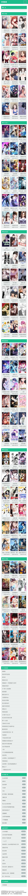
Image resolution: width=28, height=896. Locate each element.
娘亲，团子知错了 (6, 552)
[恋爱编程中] (15, 584)
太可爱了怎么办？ (15, 64)
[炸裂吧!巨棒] (15, 217)
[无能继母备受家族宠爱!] (15, 602)
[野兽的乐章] (6, 22)
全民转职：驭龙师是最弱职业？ (9, 764)
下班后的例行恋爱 (15, 99)
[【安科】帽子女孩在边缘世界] (23, 567)
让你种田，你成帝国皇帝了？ (9, 758)
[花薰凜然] (23, 584)
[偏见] (6, 240)
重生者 (15, 466)
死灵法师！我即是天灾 (7, 866)
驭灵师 (15, 191)
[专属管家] (6, 91)
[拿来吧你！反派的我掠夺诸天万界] (15, 148)
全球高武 (6, 443)
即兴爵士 (15, 282)
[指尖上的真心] (6, 292)
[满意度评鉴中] (15, 22)
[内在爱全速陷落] (23, 292)
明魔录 (4, 800)
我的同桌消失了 (6, 810)
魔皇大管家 (23, 173)
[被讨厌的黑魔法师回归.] (15, 619)
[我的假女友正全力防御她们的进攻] (6, 602)
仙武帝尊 (15, 173)
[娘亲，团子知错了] (6, 544)
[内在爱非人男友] (15, 309)
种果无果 (15, 518)
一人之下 (6, 156)
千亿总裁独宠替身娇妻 (7, 752)
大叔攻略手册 (6, 282)
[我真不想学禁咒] (6, 366)
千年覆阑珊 (5, 819)
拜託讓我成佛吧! (15, 644)
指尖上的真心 (6, 300)
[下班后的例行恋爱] (15, 91)
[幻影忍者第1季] (6, 619)
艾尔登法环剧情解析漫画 (8, 807)
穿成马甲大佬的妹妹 (7, 743)
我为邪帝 (6, 173)
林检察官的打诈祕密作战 (8, 726)
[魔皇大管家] (23, 165)
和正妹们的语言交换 (7, 717)
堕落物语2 (23, 225)
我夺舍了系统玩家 (23, 139)
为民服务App (15, 47)
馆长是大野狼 (23, 47)
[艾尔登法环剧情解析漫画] (6, 584)
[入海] (23, 384)
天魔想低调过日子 (15, 535)
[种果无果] (15, 510)
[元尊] (6, 183)
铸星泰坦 (6, 208)
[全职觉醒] (23, 435)
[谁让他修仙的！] (23, 349)
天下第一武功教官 (23, 466)
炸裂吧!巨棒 (15, 225)
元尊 (7, 191)
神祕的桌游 (6, 64)
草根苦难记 (23, 409)
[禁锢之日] (15, 366)
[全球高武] (6, 435)
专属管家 (6, 99)
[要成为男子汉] (6, 39)
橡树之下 (23, 483)
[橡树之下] (23, 475)
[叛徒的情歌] (15, 326)
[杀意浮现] (15, 475)
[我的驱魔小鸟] (6, 527)
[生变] (15, 240)
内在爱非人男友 (15, 317)
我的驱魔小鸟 (6, 535)
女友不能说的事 (23, 99)
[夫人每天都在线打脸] (15, 435)
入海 (23, 392)
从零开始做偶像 (6, 816)
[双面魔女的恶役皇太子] (6, 384)
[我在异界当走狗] (6, 458)
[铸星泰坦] (6, 200)
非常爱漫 (4, 2)
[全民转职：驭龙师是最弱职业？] (6, 418)
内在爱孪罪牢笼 (6, 317)
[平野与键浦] (6, 326)
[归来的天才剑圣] (23, 366)
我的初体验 (15, 116)
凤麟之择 (4, 797)
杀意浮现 (15, 483)
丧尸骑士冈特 (6, 644)
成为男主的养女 (6, 501)
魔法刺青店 (15, 82)
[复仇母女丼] (6, 217)
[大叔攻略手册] (6, 274)
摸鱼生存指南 (23, 116)
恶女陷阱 (4, 784)
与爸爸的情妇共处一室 (7, 732)
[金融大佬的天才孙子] (23, 544)
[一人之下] (6, 148)
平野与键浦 (6, 334)
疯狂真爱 (23, 30)
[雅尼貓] (23, 602)
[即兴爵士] (15, 274)
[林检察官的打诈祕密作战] (6, 475)
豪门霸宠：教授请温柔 (7, 794)
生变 (15, 248)
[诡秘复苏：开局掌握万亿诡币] (15, 349)
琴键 (7, 265)
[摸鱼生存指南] (23, 108)
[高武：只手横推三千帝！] (23, 527)
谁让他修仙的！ (23, 357)
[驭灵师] (15, 183)
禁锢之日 (15, 374)
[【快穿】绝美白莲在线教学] (23, 418)
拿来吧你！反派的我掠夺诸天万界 (10, 844)
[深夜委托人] (15, 257)
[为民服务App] (15, 39)
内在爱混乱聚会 (15, 300)
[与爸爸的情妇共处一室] (23, 74)
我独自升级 (23, 156)
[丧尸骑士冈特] (6, 636)
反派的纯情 (5, 778)
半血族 (23, 248)
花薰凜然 (23, 592)
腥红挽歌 (4, 823)
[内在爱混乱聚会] (15, 292)
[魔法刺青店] (15, 74)
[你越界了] (23, 257)
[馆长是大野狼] (23, 39)
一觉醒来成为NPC (6, 116)
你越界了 (23, 265)
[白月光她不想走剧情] (15, 131)
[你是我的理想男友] (23, 326)
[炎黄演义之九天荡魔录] (6, 510)
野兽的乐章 (6, 30)
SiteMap (18, 891)
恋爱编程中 (15, 592)
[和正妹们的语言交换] (23, 56)
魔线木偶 (6, 575)
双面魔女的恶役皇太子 (7, 740)
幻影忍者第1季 (6, 627)
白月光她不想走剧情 (7, 834)
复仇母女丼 (6, 225)
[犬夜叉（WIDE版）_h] (15, 653)
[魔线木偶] (6, 567)
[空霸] (23, 636)
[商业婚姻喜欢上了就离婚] (23, 510)
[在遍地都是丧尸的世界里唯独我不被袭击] (6, 653)
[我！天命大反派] (23, 200)
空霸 (23, 644)
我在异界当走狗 (6, 466)
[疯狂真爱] (23, 22)
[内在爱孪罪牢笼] (6, 309)
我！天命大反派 (23, 208)
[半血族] (23, 240)
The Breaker (15, 501)
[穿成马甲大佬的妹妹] (15, 384)
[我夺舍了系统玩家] (23, 131)
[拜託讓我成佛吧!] (15, 636)
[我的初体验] (15, 108)
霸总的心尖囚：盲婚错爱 (8, 873)
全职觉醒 (23, 443)
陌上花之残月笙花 (6, 803)
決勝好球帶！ (15, 575)
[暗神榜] (6, 349)
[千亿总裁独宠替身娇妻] (6, 401)
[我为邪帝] (6, 165)
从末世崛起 (6, 139)
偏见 (7, 248)
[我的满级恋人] (23, 309)
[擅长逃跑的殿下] (23, 619)
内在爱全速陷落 (23, 300)
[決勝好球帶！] (15, 567)
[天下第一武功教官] (23, 458)
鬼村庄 (4, 781)
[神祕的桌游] (6, 56)
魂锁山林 (23, 282)
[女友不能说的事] (23, 91)
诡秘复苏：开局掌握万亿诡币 (9, 683)
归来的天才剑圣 (23, 374)
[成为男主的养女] (6, 493)
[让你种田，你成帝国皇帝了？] (15, 401)
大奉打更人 (15, 426)
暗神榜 (6, 357)
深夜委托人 (15, 265)
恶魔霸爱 (4, 813)
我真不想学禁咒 (6, 374)
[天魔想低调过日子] (15, 527)
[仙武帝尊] (15, 165)
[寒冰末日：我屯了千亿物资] (15, 544)
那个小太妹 (6, 82)
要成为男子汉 (6, 47)
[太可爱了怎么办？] (15, 56)
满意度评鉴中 (15, 30)
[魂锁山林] (23, 274)
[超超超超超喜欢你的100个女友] (23, 653)
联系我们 (22, 891)
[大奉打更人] (15, 418)
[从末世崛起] (6, 131)
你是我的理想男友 (23, 334)
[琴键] (6, 257)
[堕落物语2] (23, 217)
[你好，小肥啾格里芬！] (23, 493)
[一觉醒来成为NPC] (6, 108)
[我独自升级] (23, 148)
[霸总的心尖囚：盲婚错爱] (15, 200)
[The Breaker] (15, 493)
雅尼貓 (23, 610)
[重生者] (15, 458)
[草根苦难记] (23, 401)
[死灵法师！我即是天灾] (23, 183)
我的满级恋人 (23, 317)
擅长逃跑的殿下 (23, 627)
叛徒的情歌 (15, 334)
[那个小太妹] (6, 74)
